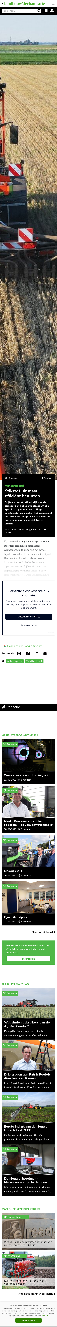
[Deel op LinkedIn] (37, 654)
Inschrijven (28, 958)
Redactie (37, 529)
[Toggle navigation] (53, 3)
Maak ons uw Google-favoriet (25, 646)
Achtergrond (15, 661)
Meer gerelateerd (42, 932)
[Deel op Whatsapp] (19, 654)
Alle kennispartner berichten (36, 1293)
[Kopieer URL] (45, 653)
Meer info (44, 1316)
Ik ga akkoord (28, 1320)
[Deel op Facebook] (28, 654)
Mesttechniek (34, 661)
